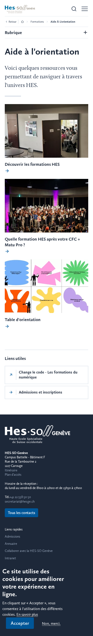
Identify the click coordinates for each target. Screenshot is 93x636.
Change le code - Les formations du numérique (48, 374)
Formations (37, 21)
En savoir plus (27, 615)
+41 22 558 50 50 (20, 497)
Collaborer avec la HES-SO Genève (29, 551)
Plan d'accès (13, 474)
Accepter (20, 623)
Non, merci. (51, 624)
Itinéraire (11, 470)
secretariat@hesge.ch (20, 501)
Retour (12, 21)
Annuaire (11, 543)
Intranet (10, 558)
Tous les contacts (21, 512)
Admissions (12, 536)
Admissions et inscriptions (40, 392)
